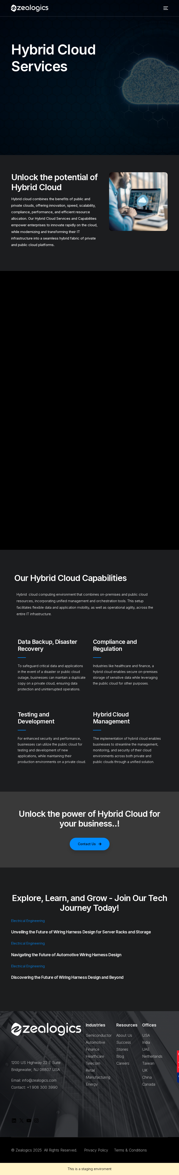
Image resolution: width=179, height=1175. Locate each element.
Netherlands (152, 1056)
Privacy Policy (96, 1150)
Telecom (93, 1063)
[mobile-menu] (164, 8)
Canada (148, 1084)
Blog (120, 1056)
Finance (92, 1049)
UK (145, 1070)
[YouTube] (29, 1122)
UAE (146, 1049)
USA (146, 1035)
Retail (90, 1070)
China (147, 1077)
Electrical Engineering (28, 920)
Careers (122, 1063)
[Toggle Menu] (173, 21)
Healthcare (95, 1056)
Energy (92, 1084)
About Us (124, 1035)
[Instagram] (36, 1122)
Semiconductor (99, 1035)
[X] (21, 1122)
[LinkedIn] (14, 1122)
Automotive (95, 1042)
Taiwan (148, 1063)
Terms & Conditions (130, 1150)
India (146, 1042)
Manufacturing (98, 1077)
